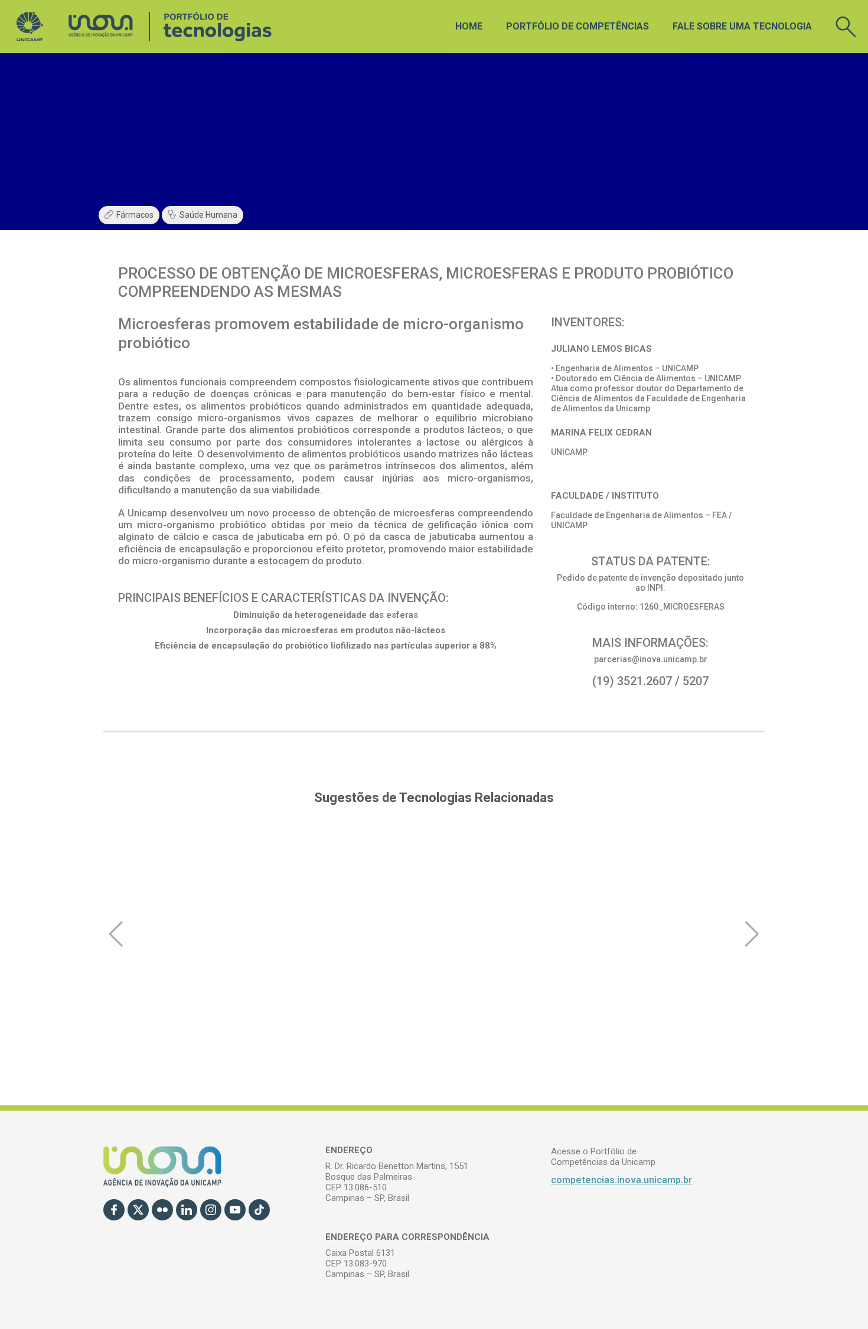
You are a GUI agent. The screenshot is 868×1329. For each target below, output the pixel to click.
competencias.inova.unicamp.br (621, 1180)
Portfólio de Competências (577, 26)
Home (468, 26)
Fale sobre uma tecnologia (742, 26)
